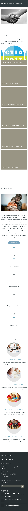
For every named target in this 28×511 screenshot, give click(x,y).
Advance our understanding (14, 359)
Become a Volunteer (14, 19)
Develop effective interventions (14, 384)
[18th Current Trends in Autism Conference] (2, 500)
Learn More (14, 243)
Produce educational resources (14, 409)
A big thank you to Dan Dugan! (13, 505)
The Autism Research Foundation (11, 3)
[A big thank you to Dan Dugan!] (2, 505)
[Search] (22, 486)
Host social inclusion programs (14, 436)
